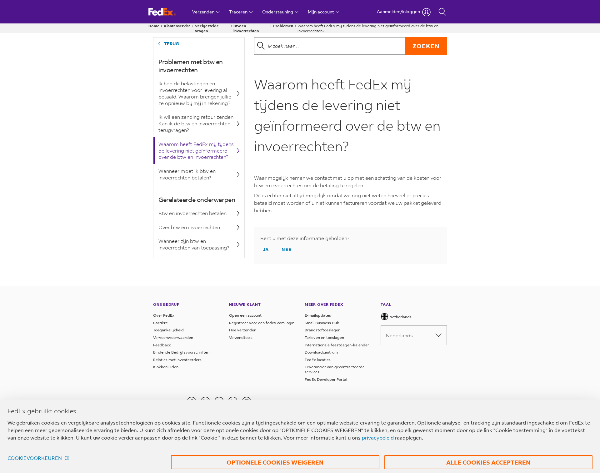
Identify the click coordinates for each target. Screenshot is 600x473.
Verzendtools (240, 337)
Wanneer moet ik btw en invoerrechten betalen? (187, 174)
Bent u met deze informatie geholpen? (304, 238)
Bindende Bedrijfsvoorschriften (181, 352)
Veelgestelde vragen (207, 28)
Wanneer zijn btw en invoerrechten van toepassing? (193, 244)
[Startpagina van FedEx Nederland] (168, 11)
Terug (171, 44)
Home (153, 25)
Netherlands (400, 316)
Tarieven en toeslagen (324, 337)
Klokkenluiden (165, 367)
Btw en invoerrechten (246, 28)
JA (266, 249)
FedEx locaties (318, 359)
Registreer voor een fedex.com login (261, 322)
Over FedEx (163, 315)
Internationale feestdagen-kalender (337, 345)
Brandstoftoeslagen (322, 330)
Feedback (162, 345)
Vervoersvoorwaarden (173, 337)
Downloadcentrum (321, 352)
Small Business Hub (322, 322)
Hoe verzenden (242, 330)
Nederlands (399, 335)
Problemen (283, 25)
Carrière (160, 322)
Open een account (245, 315)
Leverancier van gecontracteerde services (335, 369)
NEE (287, 249)
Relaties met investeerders (177, 359)
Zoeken (425, 46)
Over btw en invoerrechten (189, 227)
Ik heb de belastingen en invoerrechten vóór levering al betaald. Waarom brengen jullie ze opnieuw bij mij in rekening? (194, 93)
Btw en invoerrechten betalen (192, 213)
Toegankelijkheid (168, 330)
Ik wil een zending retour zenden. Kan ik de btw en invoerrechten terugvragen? (196, 123)
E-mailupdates (318, 315)
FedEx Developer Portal (326, 379)
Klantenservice (177, 25)
